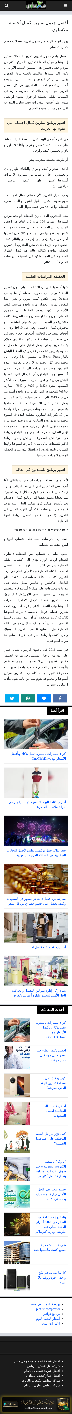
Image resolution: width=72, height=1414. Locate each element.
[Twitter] (12, 698)
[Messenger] (44, 698)
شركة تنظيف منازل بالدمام (42, 1385)
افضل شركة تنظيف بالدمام (42, 1371)
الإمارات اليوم (51, 1323)
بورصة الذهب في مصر (45, 1304)
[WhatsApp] (28, 698)
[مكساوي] (36, 5)
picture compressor (48, 1309)
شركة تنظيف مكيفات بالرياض (40, 1380)
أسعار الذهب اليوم (48, 1318)
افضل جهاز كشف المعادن (43, 1375)
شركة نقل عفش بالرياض (43, 1366)
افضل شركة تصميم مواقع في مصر (37, 1361)
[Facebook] (60, 698)
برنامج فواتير (51, 1314)
